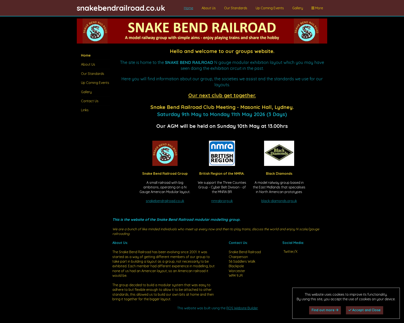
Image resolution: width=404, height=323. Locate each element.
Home (188, 8)
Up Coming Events (270, 8)
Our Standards (235, 8)
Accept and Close (366, 310)
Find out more (323, 310)
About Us (209, 8)
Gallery (297, 8)
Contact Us (89, 101)
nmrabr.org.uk (222, 201)
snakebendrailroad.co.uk (165, 201)
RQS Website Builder (242, 308)
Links (85, 110)
